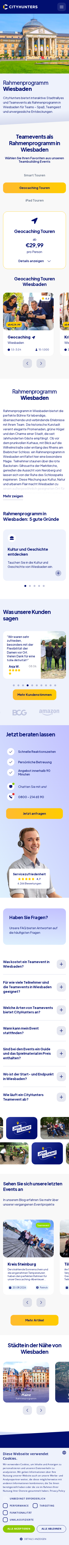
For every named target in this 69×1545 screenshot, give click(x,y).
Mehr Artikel (34, 1320)
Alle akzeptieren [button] (18, 1528)
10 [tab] (55, 684)
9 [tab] (50, 684)
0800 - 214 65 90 (31, 797)
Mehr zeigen (13, 496)
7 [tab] (41, 684)
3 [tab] (34, 584)
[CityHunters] (20, 7)
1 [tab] (25, 584)
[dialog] (34, 1496)
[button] (34, 1539)
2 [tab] (30, 584)
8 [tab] (46, 684)
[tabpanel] (34, 555)
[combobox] (64, 1453)
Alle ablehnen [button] (51, 1528)
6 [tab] (36, 684)
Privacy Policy (57, 1490)
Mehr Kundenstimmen (34, 695)
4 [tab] (39, 584)
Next (41, 363)
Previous (27, 363)
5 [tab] (43, 584)
